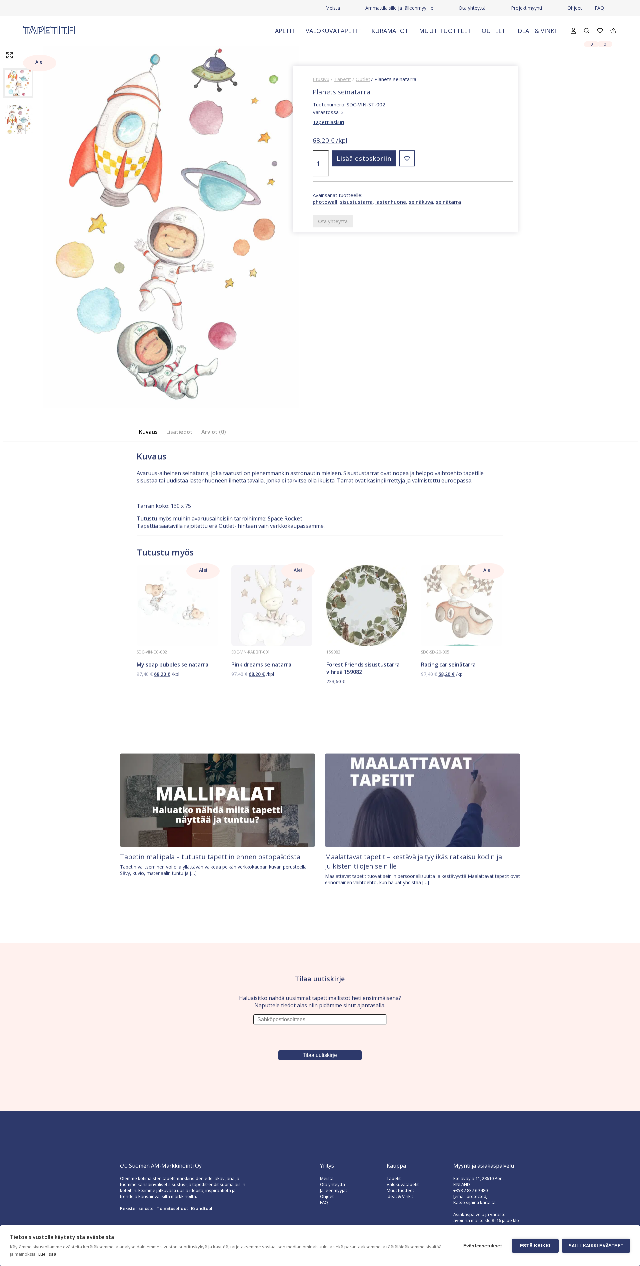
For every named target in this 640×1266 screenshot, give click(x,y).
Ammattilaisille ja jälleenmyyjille (399, 8)
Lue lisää (47, 1254)
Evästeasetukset (482, 1245)
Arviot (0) (213, 431)
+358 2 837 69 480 (470, 1190)
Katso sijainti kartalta (474, 1202)
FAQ (599, 8)
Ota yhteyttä (472, 8)
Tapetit (283, 31)
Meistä (332, 8)
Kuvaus (148, 431)
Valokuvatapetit (333, 31)
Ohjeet (574, 8)
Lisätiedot (179, 431)
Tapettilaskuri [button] (328, 122)
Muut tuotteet (445, 31)
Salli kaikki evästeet (596, 1245)
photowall (325, 201)
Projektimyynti (526, 8)
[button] (407, 158)
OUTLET (494, 31)
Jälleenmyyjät (333, 1190)
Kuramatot (390, 31)
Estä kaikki (535, 1245)
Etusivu (321, 79)
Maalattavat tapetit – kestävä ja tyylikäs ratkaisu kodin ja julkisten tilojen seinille (413, 861)
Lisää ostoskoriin (364, 158)
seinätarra (448, 201)
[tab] (150, 431)
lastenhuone (390, 201)
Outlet (363, 79)
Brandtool (201, 1208)
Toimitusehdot (172, 1208)
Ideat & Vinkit (538, 31)
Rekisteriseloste (137, 1208)
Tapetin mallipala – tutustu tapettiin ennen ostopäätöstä (210, 856)
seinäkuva (421, 201)
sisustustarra (356, 201)
